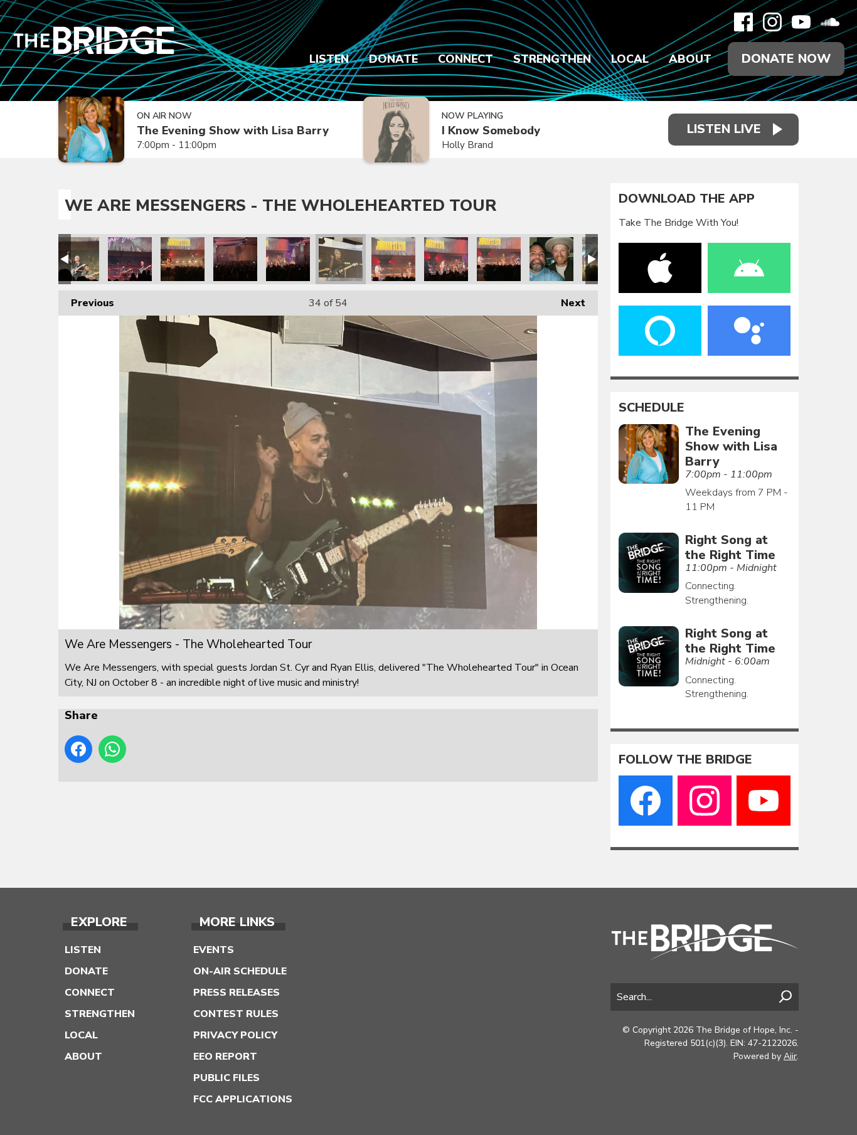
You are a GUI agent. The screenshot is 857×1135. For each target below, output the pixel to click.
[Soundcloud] (830, 22)
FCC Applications (242, 1099)
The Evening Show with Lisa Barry (233, 130)
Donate (393, 59)
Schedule (651, 408)
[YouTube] (801, 22)
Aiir (790, 1056)
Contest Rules (236, 1014)
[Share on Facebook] (78, 749)
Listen (329, 59)
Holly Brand (467, 145)
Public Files (226, 1078)
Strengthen (552, 59)
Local (630, 59)
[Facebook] (743, 22)
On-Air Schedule (240, 971)
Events (213, 950)
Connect (465, 59)
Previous (86, 303)
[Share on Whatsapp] (112, 749)
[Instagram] (772, 22)
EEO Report (225, 1056)
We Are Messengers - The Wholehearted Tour (77, 259)
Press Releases (236, 992)
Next (566, 303)
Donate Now (786, 58)
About (690, 59)
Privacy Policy (235, 1035)
